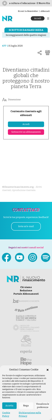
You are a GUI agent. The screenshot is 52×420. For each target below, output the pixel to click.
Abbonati (45, 11)
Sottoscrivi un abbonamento (26, 132)
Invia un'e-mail (26, 226)
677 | (5, 46)
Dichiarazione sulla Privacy (30, 414)
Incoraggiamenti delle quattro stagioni (26, 35)
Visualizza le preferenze (42, 406)
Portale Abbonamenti (26, 294)
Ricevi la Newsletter (28, 11)
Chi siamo (26, 287)
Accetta (9, 405)
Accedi (37, 18)
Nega (26, 405)
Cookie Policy (6, 414)
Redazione (26, 290)
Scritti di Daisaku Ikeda (26, 30)
